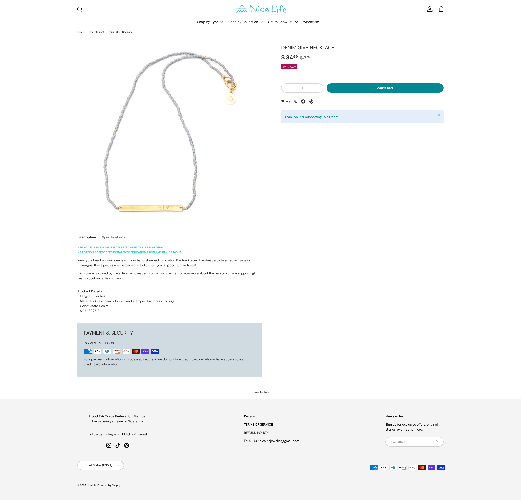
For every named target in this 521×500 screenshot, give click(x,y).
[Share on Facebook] (303, 101)
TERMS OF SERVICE (258, 424)
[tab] (86, 237)
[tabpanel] (169, 279)
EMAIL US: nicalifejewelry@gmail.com (271, 441)
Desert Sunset (96, 32)
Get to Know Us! (280, 22)
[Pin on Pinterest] (311, 101)
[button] (441, 8)
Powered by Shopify (109, 485)
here (118, 278)
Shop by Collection (243, 22)
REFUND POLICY (256, 433)
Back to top (261, 392)
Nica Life (91, 485)
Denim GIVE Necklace (120, 32)
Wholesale (311, 22)
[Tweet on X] (295, 101)
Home (80, 32)
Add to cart (385, 88)
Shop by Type (208, 22)
